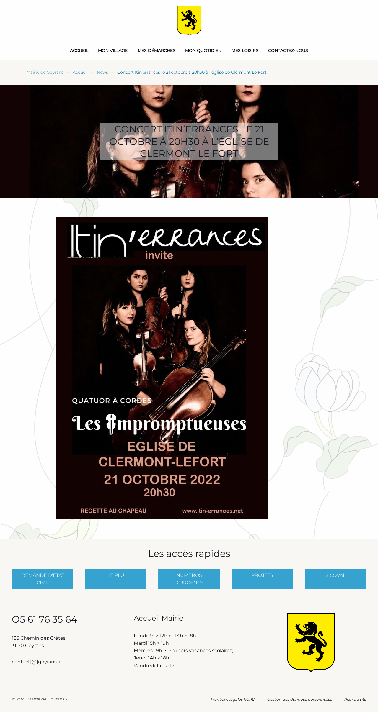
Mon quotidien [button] (203, 50)
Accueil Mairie (158, 618)
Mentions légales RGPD (233, 699)
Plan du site (355, 699)
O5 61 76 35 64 (44, 619)
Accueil (79, 50)
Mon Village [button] (113, 50)
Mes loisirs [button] (245, 50)
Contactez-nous (288, 50)
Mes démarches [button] (156, 50)
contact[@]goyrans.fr (37, 662)
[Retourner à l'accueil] (189, 20)
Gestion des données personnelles (299, 699)
